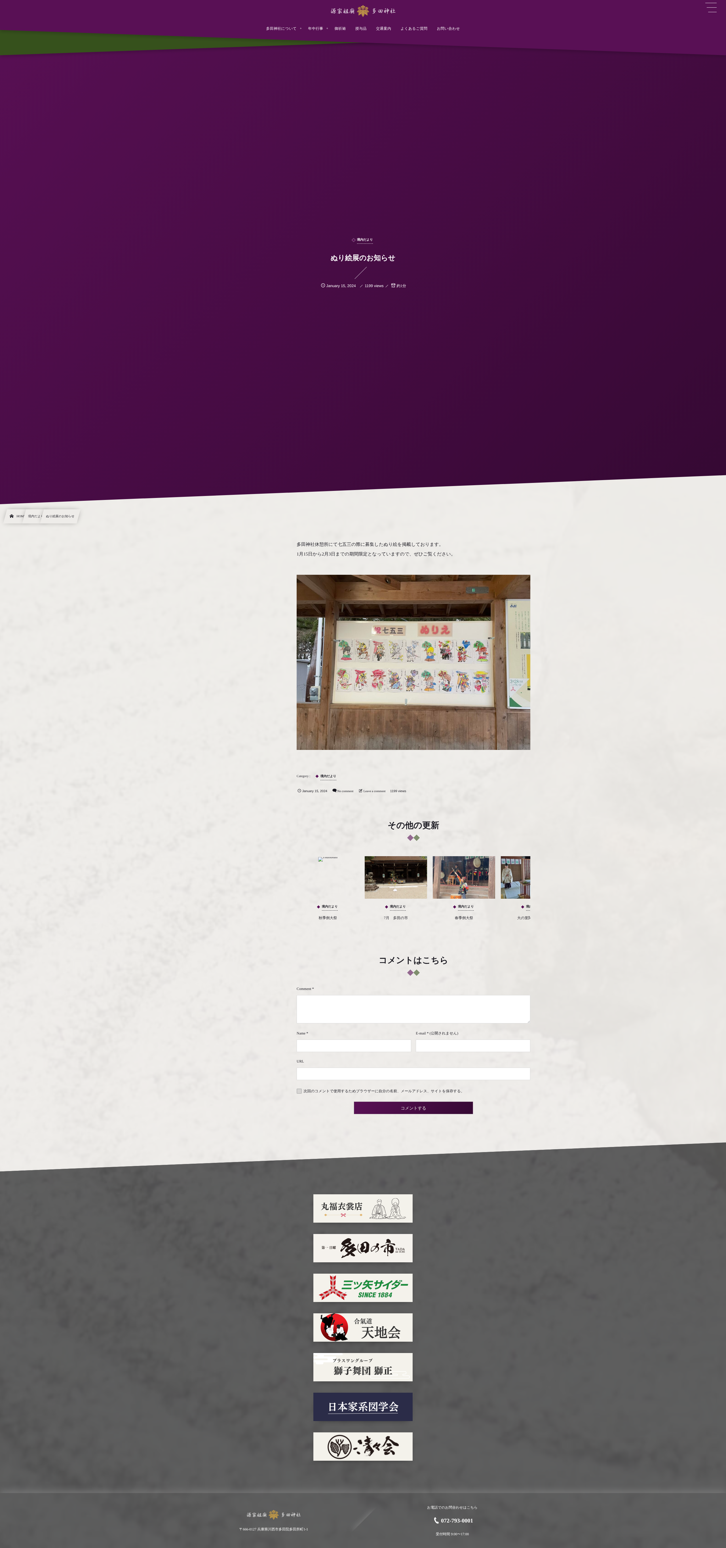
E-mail (421, 1033)
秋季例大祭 (328, 918)
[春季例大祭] (464, 877)
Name (301, 1033)
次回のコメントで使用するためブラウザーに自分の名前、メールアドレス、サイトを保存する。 (384, 1091)
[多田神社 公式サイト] (363, 11)
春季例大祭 (464, 918)
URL (300, 1061)
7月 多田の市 (396, 918)
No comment (345, 791)
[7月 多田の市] (396, 877)
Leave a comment (374, 791)
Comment (304, 989)
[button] (711, 7)
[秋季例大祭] (328, 877)
